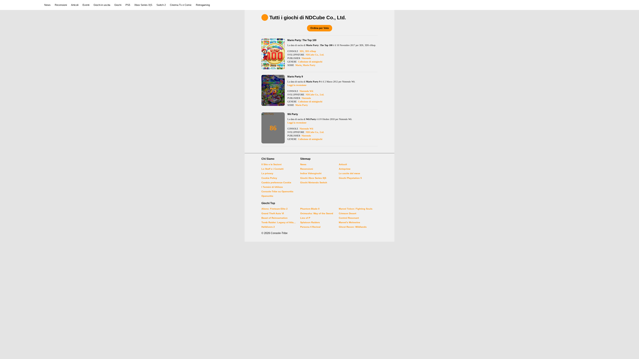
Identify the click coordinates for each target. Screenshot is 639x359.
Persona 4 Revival (310, 227)
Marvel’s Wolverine (349, 222)
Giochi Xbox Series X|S (313, 178)
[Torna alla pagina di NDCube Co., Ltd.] (264, 17)
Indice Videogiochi (310, 173)
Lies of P (305, 218)
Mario (298, 65)
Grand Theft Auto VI (272, 213)
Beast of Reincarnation (274, 218)
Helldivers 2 (268, 227)
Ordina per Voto (319, 28)
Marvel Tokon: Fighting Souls (355, 208)
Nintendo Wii (306, 91)
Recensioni (61, 4)
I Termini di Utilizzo (272, 187)
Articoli (74, 4)
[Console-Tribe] (20, 5)
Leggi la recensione (296, 85)
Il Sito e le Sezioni (271, 164)
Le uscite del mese (349, 173)
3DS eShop (310, 51)
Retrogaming (203, 4)
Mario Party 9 (295, 76)
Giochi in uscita (102, 4)
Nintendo (306, 58)
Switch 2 (161, 4)
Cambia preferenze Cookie (276, 182)
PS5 (127, 4)
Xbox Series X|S (143, 4)
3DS (302, 51)
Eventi (86, 4)
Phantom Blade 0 (310, 208)
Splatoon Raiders (310, 222)
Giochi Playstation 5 (350, 178)
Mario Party (309, 65)
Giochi (117, 4)
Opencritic (267, 196)
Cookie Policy (269, 178)
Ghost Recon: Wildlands (353, 227)
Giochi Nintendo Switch (313, 182)
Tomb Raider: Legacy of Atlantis (278, 222)
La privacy (267, 173)
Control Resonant (349, 218)
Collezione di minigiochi (310, 61)
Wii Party (292, 114)
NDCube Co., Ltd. (315, 55)
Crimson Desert (347, 213)
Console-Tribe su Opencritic (277, 191)
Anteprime (344, 169)
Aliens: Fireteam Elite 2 (274, 208)
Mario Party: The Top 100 (301, 40)
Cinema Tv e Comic (181, 4)
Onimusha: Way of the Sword (316, 213)
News (47, 4)
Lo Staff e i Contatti (272, 169)
